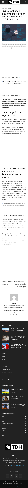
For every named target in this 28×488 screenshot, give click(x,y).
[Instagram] (14, 315)
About (3, 359)
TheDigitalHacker (18, 486)
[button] (26, 2)
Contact (4, 363)
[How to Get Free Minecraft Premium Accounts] (5, 391)
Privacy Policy (5, 376)
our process (9, 45)
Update (9, 8)
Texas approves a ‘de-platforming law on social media (7, 283)
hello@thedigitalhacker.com (17, 465)
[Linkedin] (16, 476)
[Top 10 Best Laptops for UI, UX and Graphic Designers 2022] (5, 406)
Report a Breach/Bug (7, 372)
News (7, 5)
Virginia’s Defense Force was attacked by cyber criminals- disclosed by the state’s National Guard (20, 285)
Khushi (4, 22)
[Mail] (20, 476)
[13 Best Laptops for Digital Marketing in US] (5, 398)
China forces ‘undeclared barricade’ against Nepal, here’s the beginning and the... (18, 346)
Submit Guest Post (6, 369)
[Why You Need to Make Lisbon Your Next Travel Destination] (5, 330)
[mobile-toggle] (2, 2)
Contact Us (22, 483)
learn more (9, 47)
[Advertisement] (14, 63)
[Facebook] (10, 315)
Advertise (13, 481)
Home (3, 5)
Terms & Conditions (7, 483)
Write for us (4, 366)
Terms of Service (6, 379)
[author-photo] (14, 301)
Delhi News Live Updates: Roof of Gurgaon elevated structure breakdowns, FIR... (18, 338)
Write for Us (19, 481)
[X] (17, 315)
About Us (7, 481)
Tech (6, 8)
